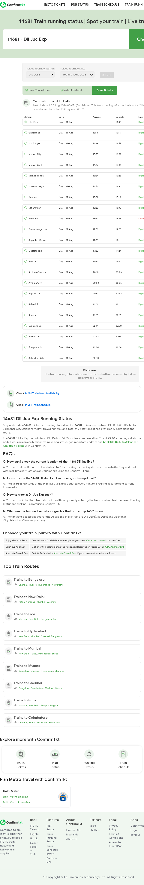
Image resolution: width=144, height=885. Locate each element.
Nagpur (54, 705)
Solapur (45, 705)
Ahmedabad (44, 653)
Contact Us (73, 829)
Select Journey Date (72, 68)
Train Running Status (51, 837)
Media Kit (72, 834)
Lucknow (51, 602)
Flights (34, 833)
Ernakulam (54, 722)
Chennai (23, 584)
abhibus (95, 830)
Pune (55, 619)
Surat (55, 653)
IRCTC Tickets (54, 4)
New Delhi (57, 584)
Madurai (49, 688)
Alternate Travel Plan (64, 553)
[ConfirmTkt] (11, 821)
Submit (106, 75)
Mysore (33, 584)
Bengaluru (46, 619)
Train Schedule (106, 4)
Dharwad (59, 671)
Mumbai (41, 602)
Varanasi (30, 602)
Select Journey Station (40, 68)
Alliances (71, 839)
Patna (22, 602)
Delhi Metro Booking (15, 796)
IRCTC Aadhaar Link (113, 547)
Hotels (34, 838)
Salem (58, 688)
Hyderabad (44, 584)
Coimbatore (37, 688)
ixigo (93, 825)
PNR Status (80, 4)
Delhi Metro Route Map (17, 802)
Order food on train (96, 540)
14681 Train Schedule (37, 404)
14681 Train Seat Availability (42, 393)
